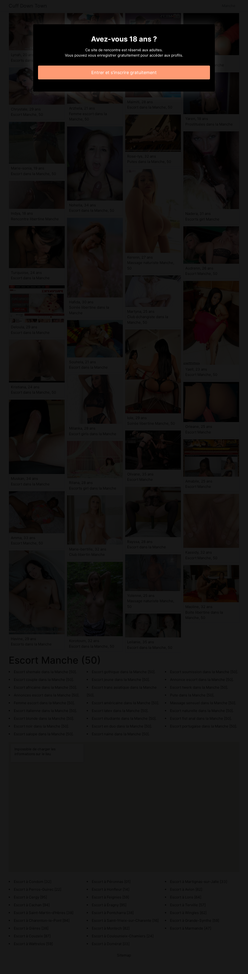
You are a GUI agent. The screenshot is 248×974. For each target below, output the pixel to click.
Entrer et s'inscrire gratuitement (124, 72)
